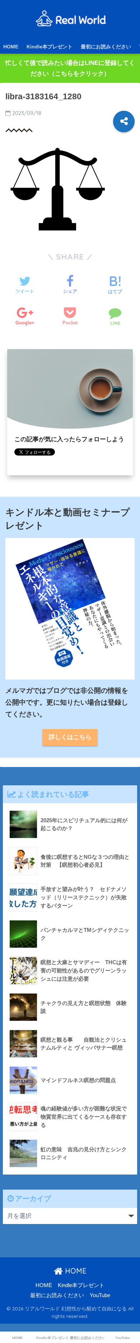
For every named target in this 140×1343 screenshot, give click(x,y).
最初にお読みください (106, 46)
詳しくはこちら (70, 737)
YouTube (100, 1295)
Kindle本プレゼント (50, 46)
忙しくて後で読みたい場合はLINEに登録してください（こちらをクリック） (70, 68)
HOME (10, 46)
